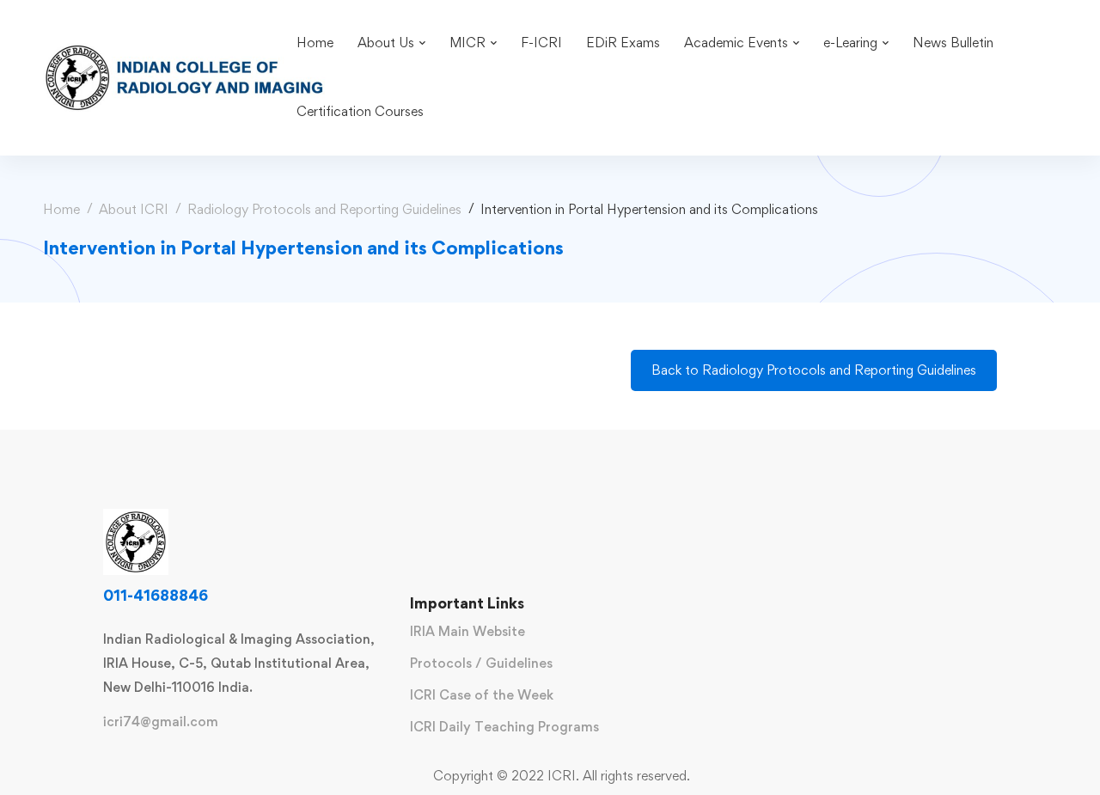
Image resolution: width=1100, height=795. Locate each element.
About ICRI (133, 209)
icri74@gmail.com (160, 722)
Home (61, 209)
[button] (814, 370)
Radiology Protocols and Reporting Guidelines (324, 209)
